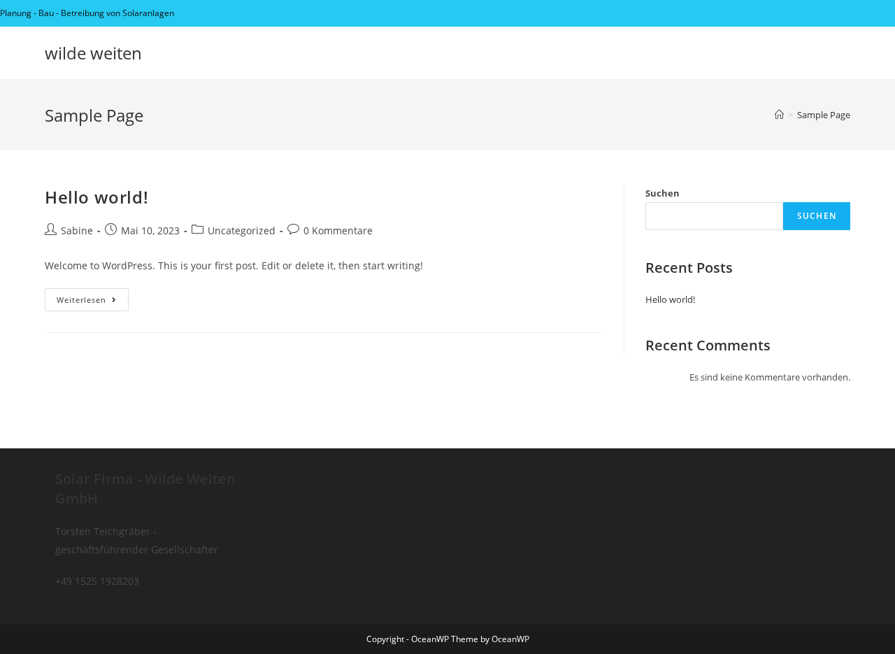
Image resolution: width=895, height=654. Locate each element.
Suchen (662, 193)
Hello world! (96, 196)
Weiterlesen (93, 302)
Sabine (77, 230)
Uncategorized (241, 230)
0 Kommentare (338, 230)
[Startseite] (779, 114)
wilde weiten (93, 52)
